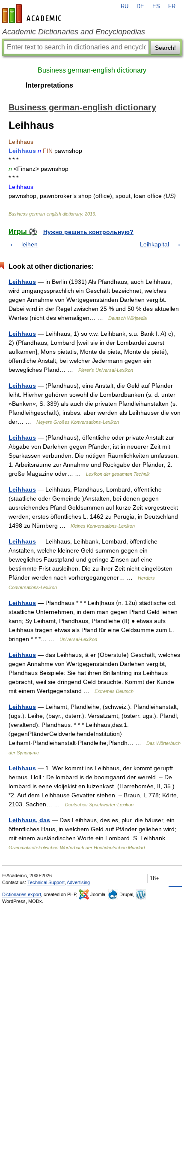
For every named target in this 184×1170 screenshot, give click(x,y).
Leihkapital (154, 244)
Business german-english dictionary (92, 70)
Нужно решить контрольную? (88, 231)
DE (140, 6)
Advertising (78, 882)
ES (156, 6)
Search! (165, 47)
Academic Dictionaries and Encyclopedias (73, 31)
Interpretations (49, 85)
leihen (29, 244)
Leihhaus (22, 281)
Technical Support (46, 882)
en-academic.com (33, 13)
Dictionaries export (21, 894)
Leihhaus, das (29, 820)
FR (171, 6)
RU (124, 6)
